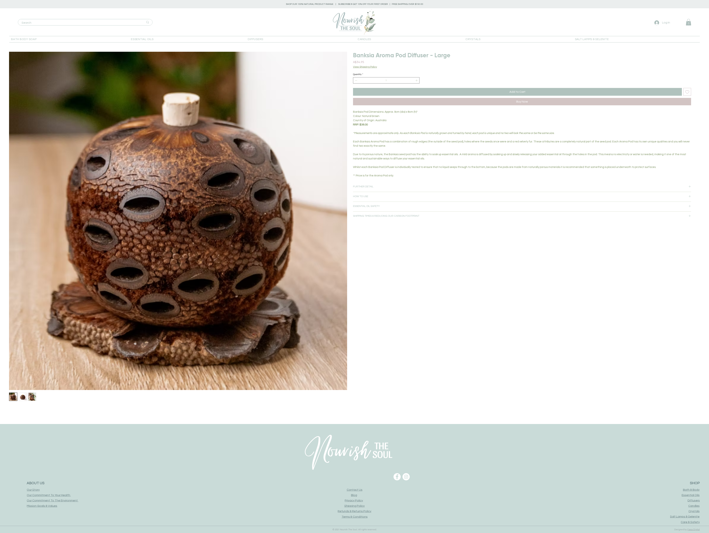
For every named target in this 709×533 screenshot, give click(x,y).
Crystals (694, 511)
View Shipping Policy (365, 67)
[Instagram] (406, 476)
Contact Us (354, 489)
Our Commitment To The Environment (52, 500)
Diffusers (694, 500)
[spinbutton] (386, 80)
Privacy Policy (354, 500)
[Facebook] (397, 476)
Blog (354, 495)
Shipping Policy (354, 505)
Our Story (33, 489)
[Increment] (417, 80)
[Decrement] (356, 80)
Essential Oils (691, 495)
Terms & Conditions (355, 516)
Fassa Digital (693, 529)
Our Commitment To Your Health (49, 495)
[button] (68, 39)
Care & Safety (690, 522)
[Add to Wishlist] (687, 92)
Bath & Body (691, 489)
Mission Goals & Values (42, 505)
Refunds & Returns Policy (354, 511)
